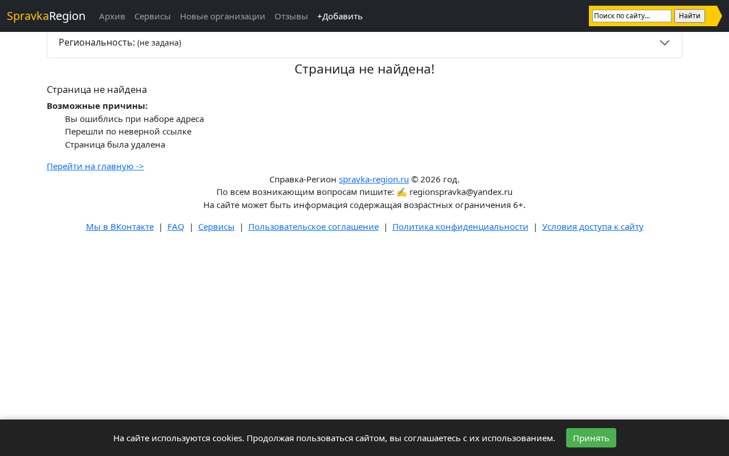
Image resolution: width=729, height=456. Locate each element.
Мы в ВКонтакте (120, 226)
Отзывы (291, 16)
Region (46, 15)
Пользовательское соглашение (313, 226)
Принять (591, 437)
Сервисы (152, 16)
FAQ (176, 226)
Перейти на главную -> (95, 166)
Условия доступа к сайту (593, 226)
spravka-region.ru (374, 179)
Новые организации (222, 16)
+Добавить (340, 16)
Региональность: (120, 42)
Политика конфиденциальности (460, 226)
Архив (112, 16)
